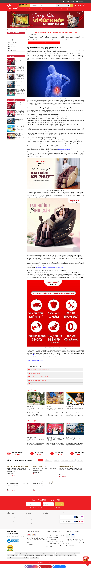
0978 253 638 (15, 535)
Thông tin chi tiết (31, 544)
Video (10, 48)
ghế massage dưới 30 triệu (62, 553)
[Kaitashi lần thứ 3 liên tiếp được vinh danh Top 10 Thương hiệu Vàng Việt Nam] (11, 136)
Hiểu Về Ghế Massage (14, 37)
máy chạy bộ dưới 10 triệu (23, 557)
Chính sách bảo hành (30, 523)
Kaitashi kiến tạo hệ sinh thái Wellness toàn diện (73, 439)
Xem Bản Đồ (10, 473)
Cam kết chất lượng (12, 521)
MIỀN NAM (80, 460)
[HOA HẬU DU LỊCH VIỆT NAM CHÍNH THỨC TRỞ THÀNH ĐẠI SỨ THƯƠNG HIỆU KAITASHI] (11, 69)
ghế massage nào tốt (74, 553)
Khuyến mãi (59, 8)
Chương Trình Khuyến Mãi (14, 35)
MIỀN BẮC (56, 460)
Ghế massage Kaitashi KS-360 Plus (37, 359)
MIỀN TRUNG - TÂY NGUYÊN (68, 460)
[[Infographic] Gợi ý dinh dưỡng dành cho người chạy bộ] (55, 398)
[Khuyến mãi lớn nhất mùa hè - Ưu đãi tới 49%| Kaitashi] (11, 128)
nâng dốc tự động (34, 557)
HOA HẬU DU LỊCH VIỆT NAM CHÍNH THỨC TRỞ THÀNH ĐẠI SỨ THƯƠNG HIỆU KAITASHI (55, 439)
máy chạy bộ (25, 553)
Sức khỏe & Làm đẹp (13, 44)
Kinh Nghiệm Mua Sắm (14, 39)
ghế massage (18, 553)
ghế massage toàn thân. (64, 149)
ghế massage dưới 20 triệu (49, 553)
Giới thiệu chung (11, 515)
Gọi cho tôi (59, 504)
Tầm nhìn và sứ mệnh (12, 517)
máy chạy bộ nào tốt (71, 555)
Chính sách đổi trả (29, 519)
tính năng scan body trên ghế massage (44, 555)
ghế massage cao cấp (13, 555)
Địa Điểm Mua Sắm (13, 40)
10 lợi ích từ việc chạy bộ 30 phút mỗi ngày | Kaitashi (35, 409)
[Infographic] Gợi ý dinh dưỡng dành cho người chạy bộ (54, 409)
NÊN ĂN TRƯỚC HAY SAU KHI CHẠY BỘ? (74, 409)
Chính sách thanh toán (31, 517)
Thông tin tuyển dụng (47, 517)
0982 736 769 (15, 536)
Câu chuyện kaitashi (78, 8)
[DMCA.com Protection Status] (10, 548)
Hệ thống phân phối (47, 521)
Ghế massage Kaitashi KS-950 (35, 360)
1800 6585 (14, 471)
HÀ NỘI (41, 460)
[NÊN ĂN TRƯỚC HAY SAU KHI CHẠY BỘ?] (75, 401)
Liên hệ (44, 523)
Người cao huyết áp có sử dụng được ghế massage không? (49, 267)
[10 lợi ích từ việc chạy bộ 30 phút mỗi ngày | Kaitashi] (36, 401)
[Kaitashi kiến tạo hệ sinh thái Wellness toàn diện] (11, 84)
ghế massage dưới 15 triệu (35, 553)
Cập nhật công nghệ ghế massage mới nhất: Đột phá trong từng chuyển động (35, 439)
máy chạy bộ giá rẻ (12, 557)
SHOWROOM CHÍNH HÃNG (25, 8)
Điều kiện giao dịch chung (31, 515)
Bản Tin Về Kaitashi (13, 46)
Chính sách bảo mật (12, 519)
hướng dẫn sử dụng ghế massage (26, 555)
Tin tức (44, 515)
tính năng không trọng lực (59, 555)
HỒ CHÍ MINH (48, 460)
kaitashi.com (35, 354)
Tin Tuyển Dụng (12, 50)
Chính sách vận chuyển (31, 521)
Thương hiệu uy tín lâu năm (43, 8)
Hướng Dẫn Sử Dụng (13, 42)
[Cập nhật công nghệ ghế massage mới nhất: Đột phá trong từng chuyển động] (11, 61)
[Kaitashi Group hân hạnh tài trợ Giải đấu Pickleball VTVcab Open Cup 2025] (11, 92)
